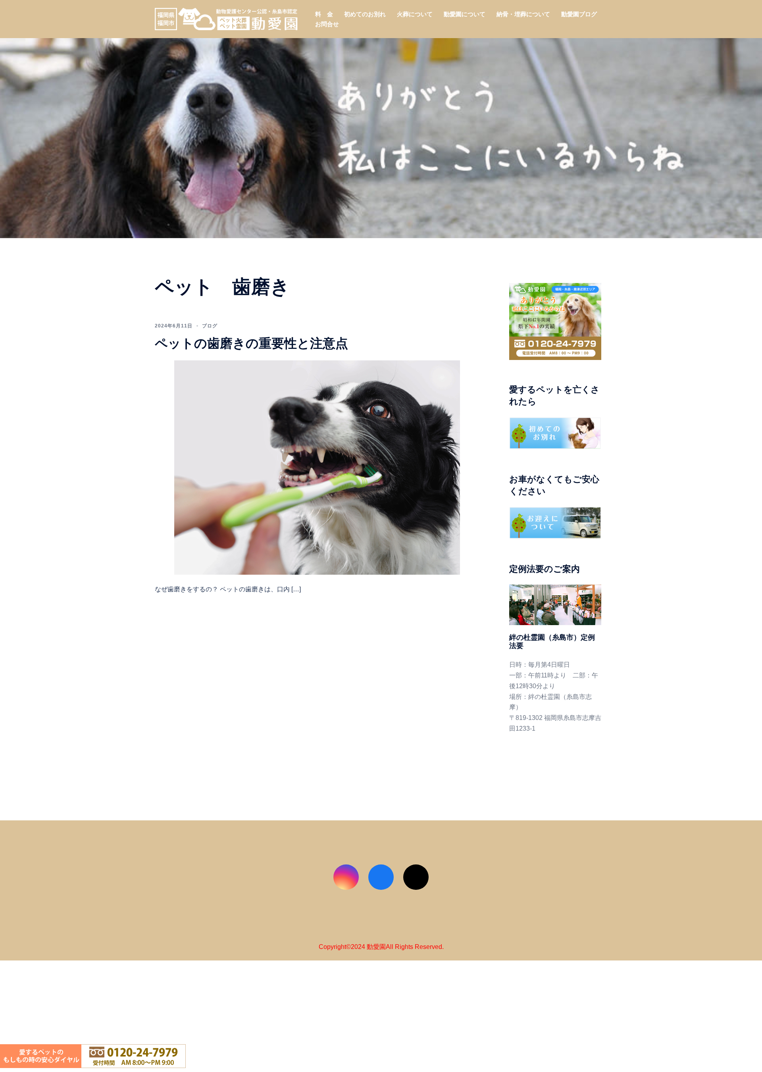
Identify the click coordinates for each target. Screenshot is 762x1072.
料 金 (324, 14)
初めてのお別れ (365, 14)
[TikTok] (416, 877)
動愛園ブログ (579, 14)
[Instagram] (346, 877)
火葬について (415, 14)
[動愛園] (226, 18)
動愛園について (464, 14)
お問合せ (327, 24)
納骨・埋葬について (523, 14)
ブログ (209, 326)
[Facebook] (381, 877)
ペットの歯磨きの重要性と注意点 (251, 343)
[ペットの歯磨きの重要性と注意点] (317, 467)
